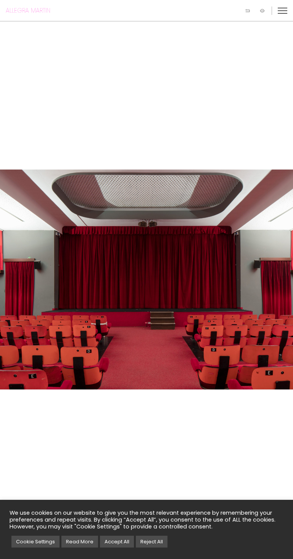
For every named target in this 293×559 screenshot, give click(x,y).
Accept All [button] (117, 541)
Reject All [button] (151, 541)
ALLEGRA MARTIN (28, 10)
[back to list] (247, 11)
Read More (79, 541)
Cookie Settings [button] (35, 541)
